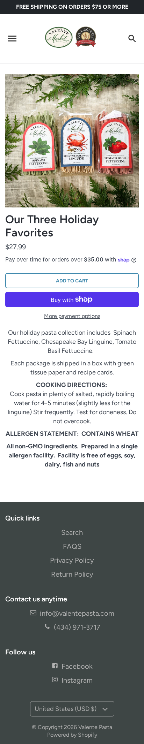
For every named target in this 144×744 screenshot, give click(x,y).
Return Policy (72, 574)
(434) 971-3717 (77, 627)
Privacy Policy (72, 560)
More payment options (72, 316)
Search (72, 532)
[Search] (132, 38)
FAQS (72, 546)
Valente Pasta (95, 727)
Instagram (77, 680)
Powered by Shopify (72, 734)
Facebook (77, 666)
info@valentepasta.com (77, 613)
